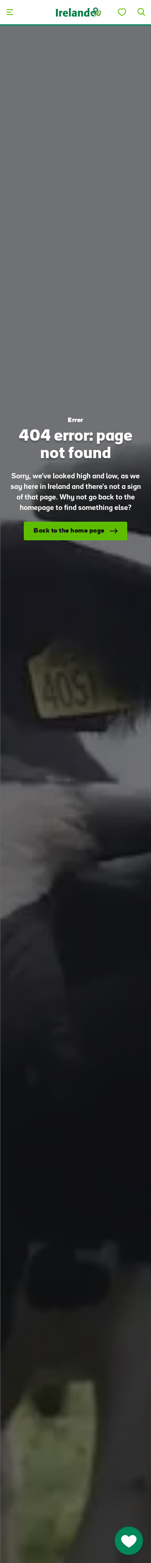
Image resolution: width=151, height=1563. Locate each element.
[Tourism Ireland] (77, 12)
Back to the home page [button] (69, 531)
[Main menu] (9, 12)
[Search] (141, 12)
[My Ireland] (122, 12)
